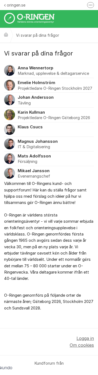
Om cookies (82, 345)
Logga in (85, 338)
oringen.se (16, 5)
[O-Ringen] (6, 34)
